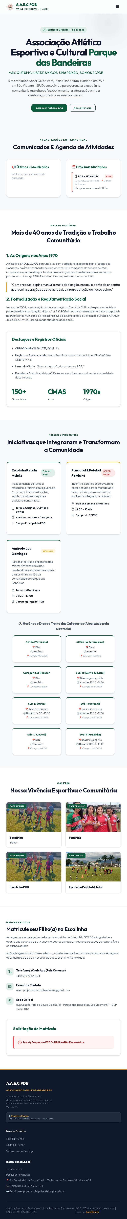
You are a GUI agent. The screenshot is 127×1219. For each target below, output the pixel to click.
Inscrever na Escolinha (49, 107)
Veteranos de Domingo (20, 1151)
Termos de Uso (14, 1169)
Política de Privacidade (18, 1174)
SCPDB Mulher (15, 1145)
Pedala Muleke (15, 1138)
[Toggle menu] (117, 6)
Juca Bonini (92, 1212)
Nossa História (82, 107)
